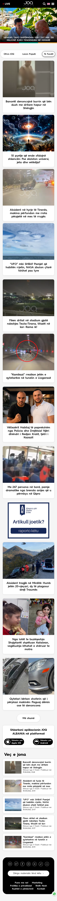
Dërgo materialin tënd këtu (27, 873)
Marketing (37, 883)
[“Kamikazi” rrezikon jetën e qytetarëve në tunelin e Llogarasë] (13, 842)
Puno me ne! (21, 883)
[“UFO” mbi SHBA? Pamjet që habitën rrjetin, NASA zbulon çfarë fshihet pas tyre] (13, 804)
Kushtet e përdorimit (22, 889)
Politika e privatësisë (21, 886)
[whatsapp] (35, 864)
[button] (17, 9)
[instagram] (28, 864)
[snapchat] (47, 864)
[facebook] (22, 864)
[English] (48, 3)
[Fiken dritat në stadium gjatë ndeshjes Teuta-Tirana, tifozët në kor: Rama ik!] (13, 823)
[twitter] (16, 864)
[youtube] (10, 864)
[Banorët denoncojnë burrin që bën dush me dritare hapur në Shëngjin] (13, 767)
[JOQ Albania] (28, 4)
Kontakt (41, 889)
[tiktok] (41, 864)
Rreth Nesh (41, 886)
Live (7, 4)
